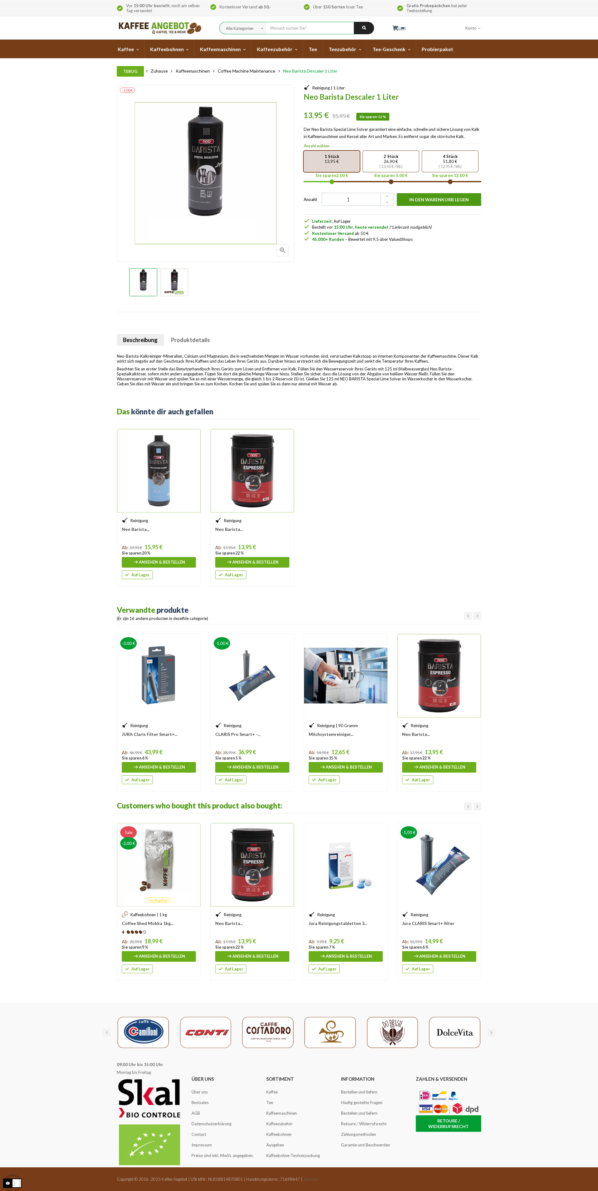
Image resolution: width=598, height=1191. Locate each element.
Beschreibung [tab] (140, 339)
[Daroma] (330, 1032)
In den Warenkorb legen (439, 199)
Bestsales (200, 1102)
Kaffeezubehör (279, 1123)
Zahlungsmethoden (358, 1134)
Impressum (202, 1144)
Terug (130, 71)
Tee (269, 1102)
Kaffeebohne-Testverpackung (293, 1155)
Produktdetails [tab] (190, 339)
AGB (196, 1113)
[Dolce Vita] (454, 1032)
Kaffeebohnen (279, 1134)
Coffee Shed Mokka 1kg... (147, 923)
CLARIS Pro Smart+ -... (237, 734)
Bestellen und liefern (359, 1091)
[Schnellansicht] (192, 436)
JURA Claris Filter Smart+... (150, 734)
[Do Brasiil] (392, 1032)
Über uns (200, 1091)
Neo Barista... (136, 529)
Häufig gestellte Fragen (361, 1102)
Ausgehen (275, 1144)
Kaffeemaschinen (281, 1113)
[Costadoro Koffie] (267, 1032)
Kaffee (272, 1091)
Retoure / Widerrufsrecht (364, 1123)
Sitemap (310, 1179)
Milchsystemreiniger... (331, 734)
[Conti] (205, 1032)
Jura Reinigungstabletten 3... (338, 923)
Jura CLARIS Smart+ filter (428, 923)
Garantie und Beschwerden (365, 1144)
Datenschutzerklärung (211, 1123)
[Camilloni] (143, 1032)
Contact (199, 1134)
